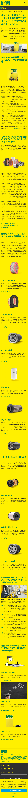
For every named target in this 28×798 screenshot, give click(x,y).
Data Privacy (13, 787)
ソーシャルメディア (7, 773)
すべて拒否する (14, 793)
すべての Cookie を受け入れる (14, 790)
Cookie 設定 (14, 796)
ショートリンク (5, 765)
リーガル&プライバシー (8, 769)
